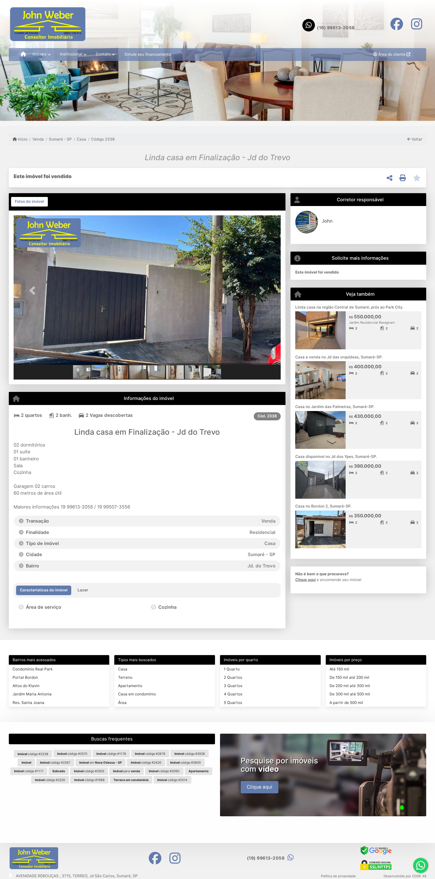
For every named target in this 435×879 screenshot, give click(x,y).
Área (122, 702)
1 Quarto (232, 669)
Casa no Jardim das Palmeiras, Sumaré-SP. (334, 406)
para (126, 771)
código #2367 (55, 762)
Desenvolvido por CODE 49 (405, 876)
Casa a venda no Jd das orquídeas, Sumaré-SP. (338, 357)
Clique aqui (305, 579)
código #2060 (164, 771)
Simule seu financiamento (147, 54)
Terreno (125, 677)
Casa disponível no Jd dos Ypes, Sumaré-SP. (336, 456)
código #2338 (33, 754)
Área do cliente (392, 54)
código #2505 (89, 771)
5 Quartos (233, 702)
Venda (38, 139)
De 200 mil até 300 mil (350, 685)
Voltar (416, 139)
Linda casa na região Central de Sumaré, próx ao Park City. (349, 307)
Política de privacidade (338, 876)
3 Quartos (233, 685)
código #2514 (172, 780)
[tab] (29, 202)
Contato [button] (103, 54)
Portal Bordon (25, 677)
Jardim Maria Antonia (32, 694)
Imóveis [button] (39, 54)
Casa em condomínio (137, 694)
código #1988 (89, 780)
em (100, 762)
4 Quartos (233, 694)
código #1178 (111, 754)
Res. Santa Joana (28, 702)
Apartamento (130, 685)
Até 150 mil (339, 669)
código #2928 (189, 754)
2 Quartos (233, 677)
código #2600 (185, 762)
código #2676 (150, 754)
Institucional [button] (71, 54)
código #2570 (72, 754)
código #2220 (50, 780)
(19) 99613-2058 (336, 27)
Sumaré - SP (60, 139)
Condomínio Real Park (33, 669)
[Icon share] (396, 24)
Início (22, 139)
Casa (81, 139)
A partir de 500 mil (346, 702)
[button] (34, 290)
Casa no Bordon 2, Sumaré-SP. (323, 506)
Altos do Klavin (26, 685)
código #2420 (146, 762)
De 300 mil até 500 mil (350, 694)
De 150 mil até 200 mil (349, 677)
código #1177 (29, 771)
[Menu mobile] (23, 54)
